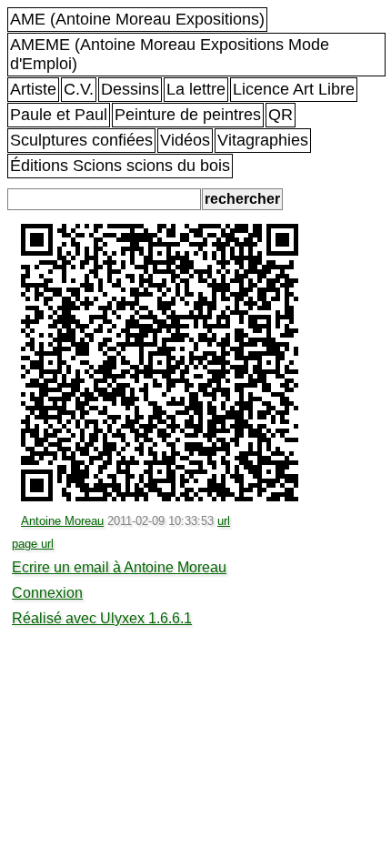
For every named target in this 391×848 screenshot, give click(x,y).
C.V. (79, 89)
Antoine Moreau (62, 521)
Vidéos (185, 140)
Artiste (33, 89)
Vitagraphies (262, 140)
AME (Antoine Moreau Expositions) (137, 19)
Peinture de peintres (188, 115)
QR (280, 115)
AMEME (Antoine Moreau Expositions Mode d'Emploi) (169, 54)
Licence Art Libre (294, 89)
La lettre (196, 89)
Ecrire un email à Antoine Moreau (119, 567)
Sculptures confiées (81, 140)
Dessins (130, 89)
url (223, 521)
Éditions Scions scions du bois (120, 165)
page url (33, 543)
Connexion (47, 593)
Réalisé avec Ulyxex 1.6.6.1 (102, 618)
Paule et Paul (58, 115)
